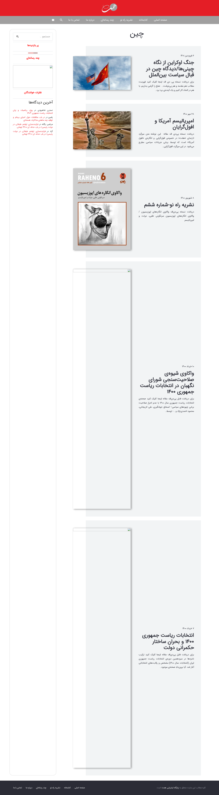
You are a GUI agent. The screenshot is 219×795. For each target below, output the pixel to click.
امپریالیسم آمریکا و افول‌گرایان (174, 124)
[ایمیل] (53, 20)
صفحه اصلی (80, 787)
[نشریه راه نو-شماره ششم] (102, 209)
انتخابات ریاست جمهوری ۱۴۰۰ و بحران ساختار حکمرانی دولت (168, 641)
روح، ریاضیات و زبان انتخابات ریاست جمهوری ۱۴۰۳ (33, 112)
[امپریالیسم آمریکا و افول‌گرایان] (102, 130)
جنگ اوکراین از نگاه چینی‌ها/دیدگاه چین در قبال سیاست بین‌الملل (170, 69)
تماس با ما (17, 787)
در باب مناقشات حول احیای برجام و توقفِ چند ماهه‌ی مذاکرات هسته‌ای (33, 119)
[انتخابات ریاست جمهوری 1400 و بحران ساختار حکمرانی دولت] (102, 648)
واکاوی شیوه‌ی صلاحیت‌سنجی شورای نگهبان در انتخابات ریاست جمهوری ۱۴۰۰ (167, 382)
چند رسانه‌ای (41, 787)
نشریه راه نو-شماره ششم (169, 205)
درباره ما (29, 787)
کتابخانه (67, 787)
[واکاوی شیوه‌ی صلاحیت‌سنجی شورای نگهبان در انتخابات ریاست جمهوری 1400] (102, 389)
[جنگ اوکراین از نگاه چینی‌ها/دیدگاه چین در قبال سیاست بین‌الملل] (102, 73)
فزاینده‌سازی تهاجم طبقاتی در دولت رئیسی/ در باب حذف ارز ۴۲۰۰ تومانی (33, 126)
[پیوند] (109, 8)
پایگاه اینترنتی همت (170, 787)
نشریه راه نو (55, 787)
